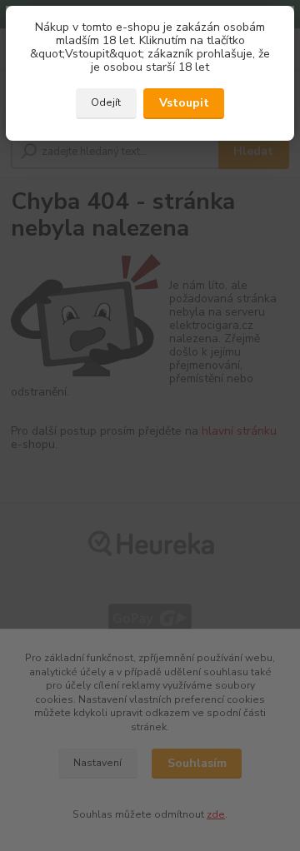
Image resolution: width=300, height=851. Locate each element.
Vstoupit (184, 103)
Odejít (106, 102)
